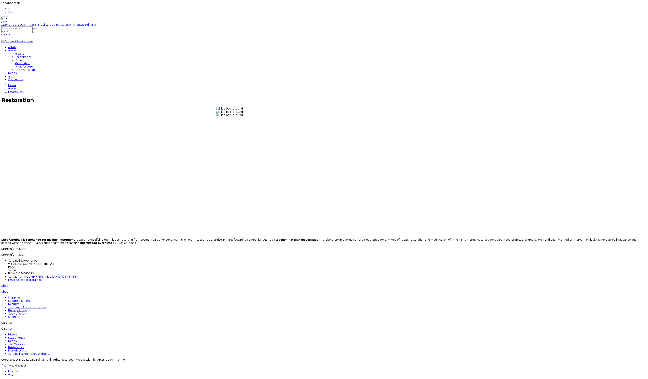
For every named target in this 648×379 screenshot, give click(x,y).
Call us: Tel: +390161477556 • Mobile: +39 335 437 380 (43, 276)
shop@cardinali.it (83, 24)
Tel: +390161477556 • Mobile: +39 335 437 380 (36, 24)
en (10, 12)
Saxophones (23, 57)
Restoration (22, 63)
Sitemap (13, 316)
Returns (13, 304)
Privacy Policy (17, 310)
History (19, 53)
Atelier (15, 50)
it (9, 8)
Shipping (14, 297)
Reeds (19, 60)
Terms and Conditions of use (27, 307)
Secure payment (19, 300)
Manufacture (24, 66)
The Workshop (25, 69)
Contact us (15, 79)
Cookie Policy (17, 313)
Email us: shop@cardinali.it (26, 279)
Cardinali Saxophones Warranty (29, 353)
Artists (12, 47)
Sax (10, 76)
